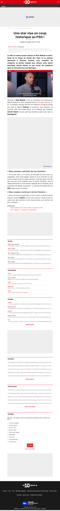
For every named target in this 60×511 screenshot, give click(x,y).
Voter (30, 445)
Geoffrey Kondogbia (14, 423)
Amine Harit (12, 437)
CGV (13, 491)
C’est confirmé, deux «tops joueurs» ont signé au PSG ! (26, 207)
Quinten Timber (12, 430)
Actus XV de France (30, 406)
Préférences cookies (36, 495)
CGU (9, 491)
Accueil (8, 28)
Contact (4, 491)
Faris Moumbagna (13, 439)
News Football (30, 324)
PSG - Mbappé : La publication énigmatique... (23, 210)
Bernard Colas (12, 47)
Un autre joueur (13, 441)
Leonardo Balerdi (13, 425)
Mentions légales (21, 491)
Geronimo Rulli (12, 427)
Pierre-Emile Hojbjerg (14, 432)
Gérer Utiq (26, 495)
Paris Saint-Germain (43, 102)
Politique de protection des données (37, 491)
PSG (12, 28)
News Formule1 (30, 379)
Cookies (19, 495)
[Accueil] (30, 2)
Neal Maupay (12, 434)
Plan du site (53, 491)
